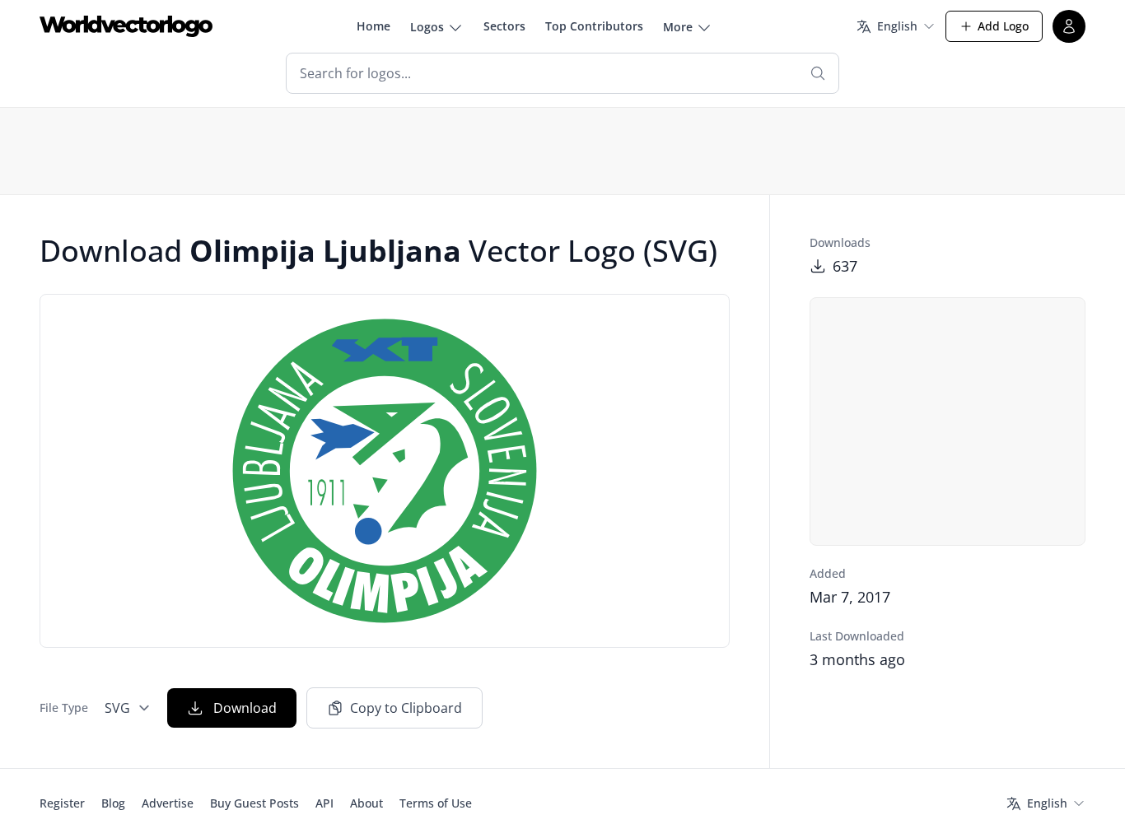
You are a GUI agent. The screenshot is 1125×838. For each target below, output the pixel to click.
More (678, 27)
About (366, 803)
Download (245, 708)
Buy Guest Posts (254, 803)
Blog (113, 803)
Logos (427, 27)
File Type (64, 707)
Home (373, 26)
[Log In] (1069, 26)
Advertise (168, 803)
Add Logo (1003, 26)
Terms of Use (435, 803)
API (324, 803)
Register (62, 803)
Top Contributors (594, 26)
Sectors (504, 26)
